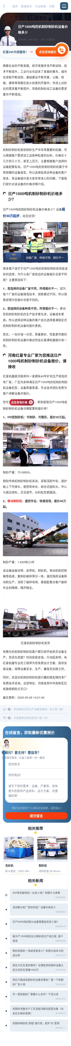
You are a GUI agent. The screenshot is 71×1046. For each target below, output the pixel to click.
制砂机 (43, 865)
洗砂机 (9, 865)
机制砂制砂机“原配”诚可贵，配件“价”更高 (36, 1023)
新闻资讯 (26, 6)
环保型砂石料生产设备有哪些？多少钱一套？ (39, 709)
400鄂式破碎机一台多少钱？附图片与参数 (36, 892)
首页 (15, 6)
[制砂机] (52, 848)
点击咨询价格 (19, 402)
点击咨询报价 (47, 52)
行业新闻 (40, 6)
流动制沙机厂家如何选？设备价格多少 (34, 907)
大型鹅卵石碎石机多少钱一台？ (32, 718)
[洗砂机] (18, 848)
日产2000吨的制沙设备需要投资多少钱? (35, 921)
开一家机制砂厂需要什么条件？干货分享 (35, 994)
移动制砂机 (14, 501)
